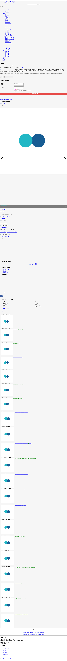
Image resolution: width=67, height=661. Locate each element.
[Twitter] (4, 76)
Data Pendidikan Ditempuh (9, 39)
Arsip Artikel (5, 308)
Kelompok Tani (7, 22)
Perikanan (6, 16)
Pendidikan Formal (8, 26)
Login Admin (7, 12)
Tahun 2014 (7, 56)
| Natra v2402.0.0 (15, 658)
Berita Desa (24, 67)
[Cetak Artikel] (10, 76)
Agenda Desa (5, 271)
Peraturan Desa (5, 272)
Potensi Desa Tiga (5, 236)
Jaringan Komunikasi (8, 35)
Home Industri (7, 19)
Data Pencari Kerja (8, 48)
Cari (38, 4)
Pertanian (6, 14)
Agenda (3, 209)
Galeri (4, 218)
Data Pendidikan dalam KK (9, 38)
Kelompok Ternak (8, 23)
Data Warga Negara (8, 46)
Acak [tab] (3, 312)
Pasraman (6, 28)
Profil (3, 8)
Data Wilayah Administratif (9, 37)
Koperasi (6, 24)
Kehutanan (6, 21)
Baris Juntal (3, 223)
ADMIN (1, 99)
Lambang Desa (7, 10)
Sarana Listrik (7, 33)
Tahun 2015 (7, 54)
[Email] (6, 76)
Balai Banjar (7, 32)
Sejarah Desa (7, 11)
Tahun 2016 (7, 53)
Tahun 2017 (7, 52)
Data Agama (7, 41)
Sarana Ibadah (7, 30)
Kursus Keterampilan (8, 29)
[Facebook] (1, 76)
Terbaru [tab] (4, 310)
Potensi (4, 13)
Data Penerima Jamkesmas (9, 45)
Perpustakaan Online (6, 269)
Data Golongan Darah (8, 43)
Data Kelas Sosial (7, 47)
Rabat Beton (3, 227)
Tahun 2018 (7, 51)
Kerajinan (6, 20)
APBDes (4, 50)
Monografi (4, 36)
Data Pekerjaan (7, 40)
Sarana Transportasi (8, 34)
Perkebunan (7, 15)
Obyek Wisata (7, 18)
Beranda (4, 7)
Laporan (4, 58)
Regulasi (4, 57)
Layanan (4, 59)
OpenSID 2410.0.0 (9, 658)
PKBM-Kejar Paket (8, 27)
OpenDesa (3, 658)
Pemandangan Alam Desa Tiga (8, 232)
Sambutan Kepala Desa (8, 9)
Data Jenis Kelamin (8, 42)
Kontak (4, 60)
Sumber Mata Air (7, 17)
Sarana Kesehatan (8, 31)
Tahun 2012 (7, 55)
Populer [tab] (4, 311)
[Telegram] (8, 76)
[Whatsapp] (12, 76)
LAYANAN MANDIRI (8, 99)
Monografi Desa (7, 49)
